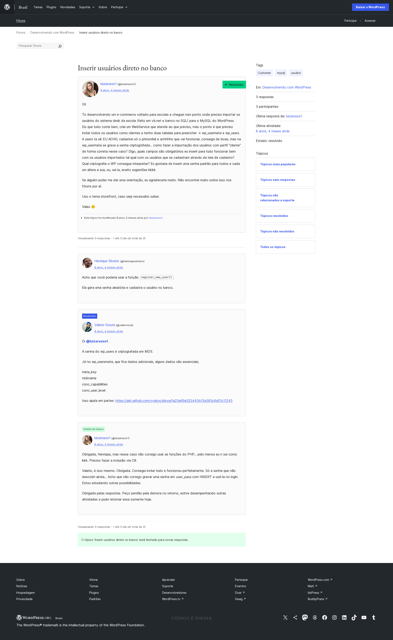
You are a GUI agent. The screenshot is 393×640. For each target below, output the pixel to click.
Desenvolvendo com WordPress (52, 32)
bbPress (315, 592)
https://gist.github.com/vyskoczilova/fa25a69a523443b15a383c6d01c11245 (174, 401)
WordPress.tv (173, 599)
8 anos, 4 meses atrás (115, 90)
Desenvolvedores (174, 592)
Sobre (20, 579)
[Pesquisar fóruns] (60, 45)
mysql (281, 73)
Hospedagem (25, 592)
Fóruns (20, 20)
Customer (264, 73)
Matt (312, 586)
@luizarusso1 (97, 341)
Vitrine (93, 579)
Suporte (167, 586)
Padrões (95, 599)
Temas (93, 586)
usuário (296, 73)
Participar (241, 579)
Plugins (94, 592)
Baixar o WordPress (370, 7)
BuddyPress (318, 599)
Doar (240, 592)
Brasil (58, 618)
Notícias (21, 586)
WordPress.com (320, 579)
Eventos (240, 586)
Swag (240, 599)
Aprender (168, 579)
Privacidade (24, 599)
